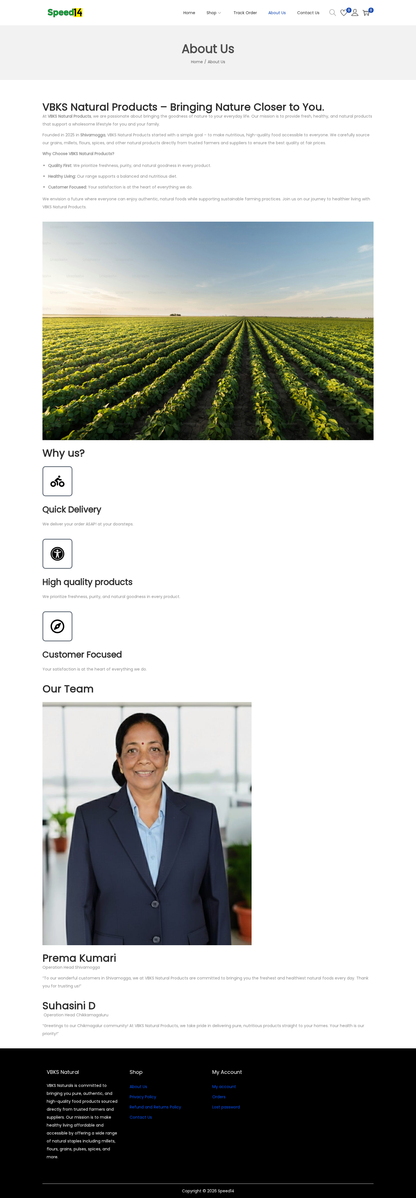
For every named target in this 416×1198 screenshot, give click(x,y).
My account (224, 1086)
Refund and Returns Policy (155, 1107)
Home (197, 62)
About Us (138, 1086)
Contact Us (141, 1117)
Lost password (226, 1107)
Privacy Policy (143, 1097)
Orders (219, 1097)
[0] (343, 12)
